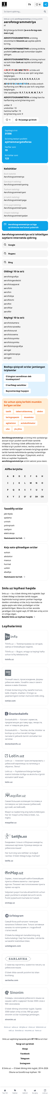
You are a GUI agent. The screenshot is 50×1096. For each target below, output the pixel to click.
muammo (29, 417)
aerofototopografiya (13, 346)
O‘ (25, 496)
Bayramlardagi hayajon (17, 391)
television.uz (41, 1027)
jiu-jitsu (18, 429)
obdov (40, 411)
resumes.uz (29, 1030)
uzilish (7, 568)
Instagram (25, 1063)
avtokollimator (28, 423)
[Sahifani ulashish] (45, 4)
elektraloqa (9, 533)
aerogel (7, 350)
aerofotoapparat (11, 284)
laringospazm (12, 417)
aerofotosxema (11, 334)
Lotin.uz (16, 51)
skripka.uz (23, 1027)
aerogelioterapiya (12, 354)
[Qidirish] (45, 11)
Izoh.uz (19, 62)
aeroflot (7, 303)
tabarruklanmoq (24, 411)
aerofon (7, 292)
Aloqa (25, 1048)
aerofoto (8, 288)
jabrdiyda (8, 513)
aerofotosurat (10, 330)
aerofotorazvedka (12, 326)
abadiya (7, 572)
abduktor (8, 556)
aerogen (8, 358)
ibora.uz (7, 1027)
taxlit (8, 411)
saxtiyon (8, 529)
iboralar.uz (19, 1030)
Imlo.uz (5, 458)
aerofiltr (7, 311)
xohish (7, 552)
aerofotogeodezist (12, 280)
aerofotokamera (11, 322)
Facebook (25, 1053)
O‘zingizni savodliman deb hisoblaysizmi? (18, 378)
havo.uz (38, 1030)
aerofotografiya (11, 276)
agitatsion (11, 423)
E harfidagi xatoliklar (16, 385)
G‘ (31, 496)
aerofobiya (9, 296)
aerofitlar (8, 307)
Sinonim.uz (21, 41)
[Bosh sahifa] (13, 4)
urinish (7, 521)
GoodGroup (23, 1072)
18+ (39, 1072)
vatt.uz (11, 1030)
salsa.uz (15, 1027)
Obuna (12, 1072)
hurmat (7, 564)
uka (8, 429)
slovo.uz (31, 1027)
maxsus (7, 560)
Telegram (25, 1058)
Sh (36, 496)
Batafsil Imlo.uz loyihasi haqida (17, 617)
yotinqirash (9, 525)
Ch (42, 496)
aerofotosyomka (11, 338)
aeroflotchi (9, 300)
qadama (8, 517)
